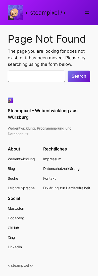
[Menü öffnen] (87, 13)
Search (79, 76)
